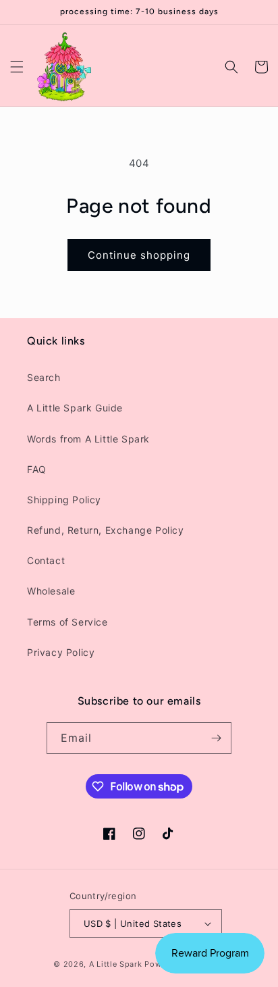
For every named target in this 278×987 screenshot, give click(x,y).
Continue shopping (139, 255)
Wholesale (51, 591)
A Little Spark (115, 964)
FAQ (37, 469)
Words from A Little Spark (88, 439)
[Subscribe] (216, 738)
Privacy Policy (60, 652)
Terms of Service (67, 622)
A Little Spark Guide (75, 407)
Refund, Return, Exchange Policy (105, 530)
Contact (46, 560)
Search (44, 377)
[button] (17, 67)
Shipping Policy (64, 499)
